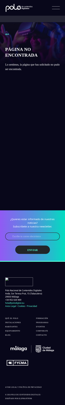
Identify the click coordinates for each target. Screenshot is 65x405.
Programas (42, 322)
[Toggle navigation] (56, 8)
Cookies (21, 306)
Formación (42, 318)
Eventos (40, 327)
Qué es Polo (11, 318)
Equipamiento (12, 331)
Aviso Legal (10, 306)
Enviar (32, 250)
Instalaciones (13, 322)
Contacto (41, 335)
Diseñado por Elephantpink (18, 398)
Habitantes (11, 327)
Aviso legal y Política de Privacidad (23, 387)
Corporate (42, 331)
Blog (8, 335)
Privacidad (32, 306)
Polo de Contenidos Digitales (26, 395)
